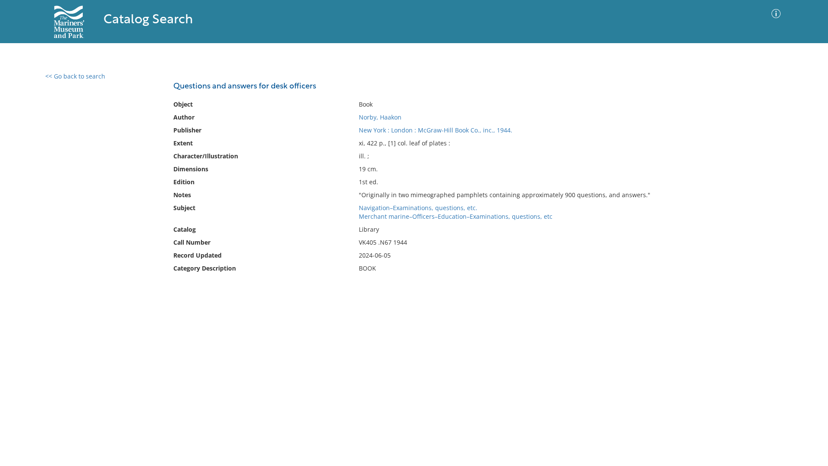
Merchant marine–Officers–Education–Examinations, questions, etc (455, 216)
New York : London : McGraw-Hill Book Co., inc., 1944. (435, 130)
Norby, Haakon (380, 117)
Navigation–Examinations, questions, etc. (418, 208)
